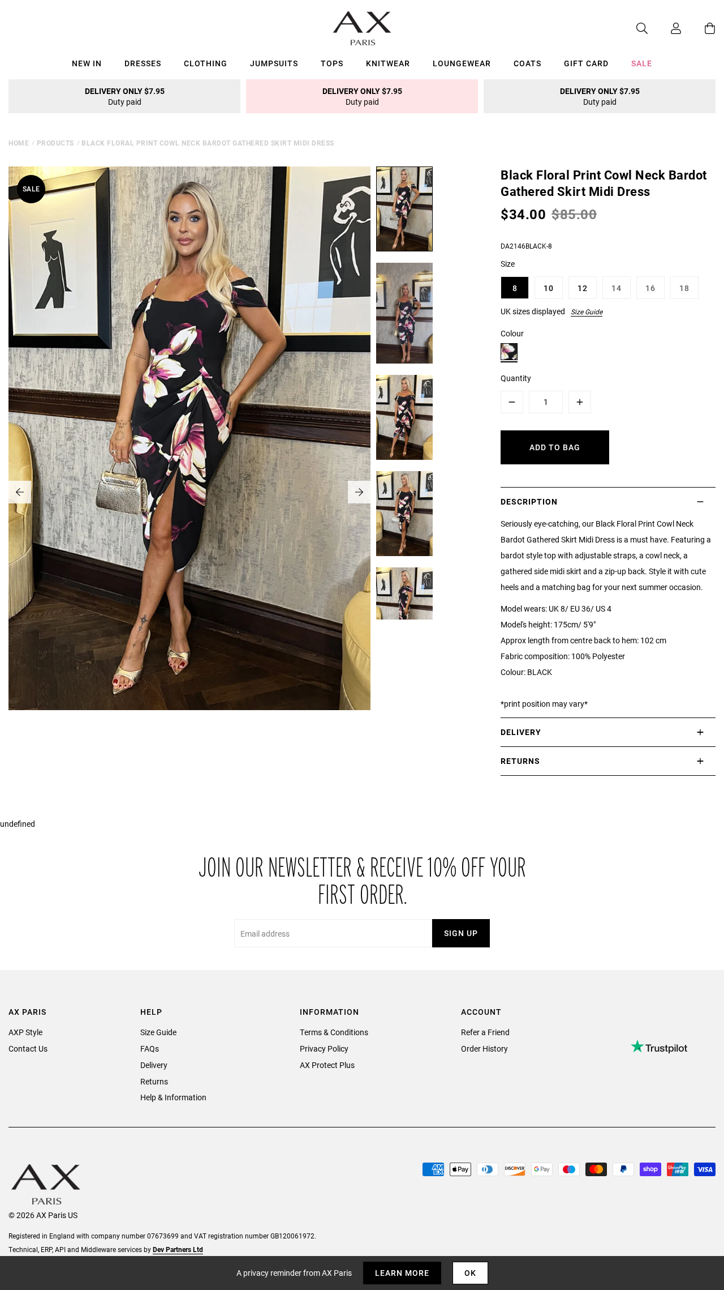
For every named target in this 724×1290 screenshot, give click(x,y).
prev (19, 492)
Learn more (402, 1272)
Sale (641, 63)
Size (508, 263)
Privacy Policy (324, 1048)
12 (583, 288)
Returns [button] (520, 760)
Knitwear (388, 63)
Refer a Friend (485, 1032)
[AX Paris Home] (362, 28)
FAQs (149, 1048)
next (359, 492)
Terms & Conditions (334, 1032)
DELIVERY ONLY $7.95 (125, 96)
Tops (332, 63)
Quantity (516, 378)
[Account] (665, 28)
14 (616, 288)
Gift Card (586, 63)
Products (55, 142)
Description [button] (529, 501)
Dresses (142, 63)
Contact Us (28, 1048)
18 (684, 288)
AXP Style (25, 1032)
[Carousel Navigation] (189, 492)
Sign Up (461, 933)
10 (549, 288)
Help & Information (173, 1097)
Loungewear (462, 63)
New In (87, 63)
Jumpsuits (274, 63)
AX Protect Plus (327, 1065)
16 (650, 288)
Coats (527, 63)
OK (470, 1272)
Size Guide (586, 311)
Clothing (205, 63)
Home (18, 142)
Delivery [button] (521, 732)
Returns (154, 1081)
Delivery (153, 1065)
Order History (484, 1048)
